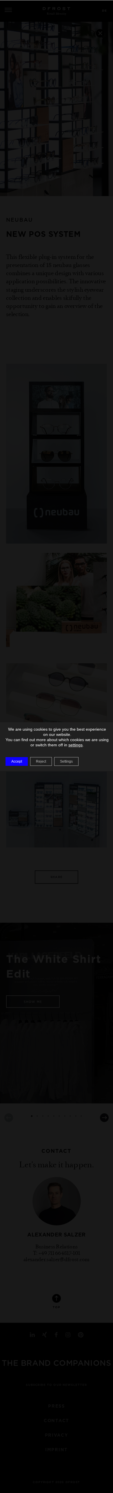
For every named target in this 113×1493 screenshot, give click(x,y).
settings (75, 745)
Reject (41, 761)
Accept (16, 761)
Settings (66, 761)
